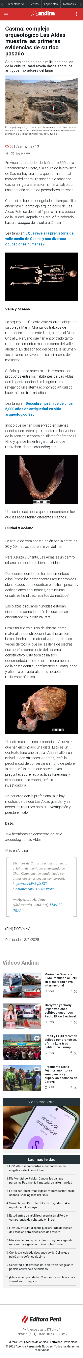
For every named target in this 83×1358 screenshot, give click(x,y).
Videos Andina (20, 962)
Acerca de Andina (36, 1342)
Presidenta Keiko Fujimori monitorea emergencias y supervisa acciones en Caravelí (61, 1074)
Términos (56, 1342)
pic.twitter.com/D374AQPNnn (34, 889)
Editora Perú (16, 1342)
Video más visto (41, 1102)
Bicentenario (16, 4)
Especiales (51, 4)
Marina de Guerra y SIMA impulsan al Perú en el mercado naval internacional (61, 980)
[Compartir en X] (75, 991)
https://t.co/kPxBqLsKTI (30, 884)
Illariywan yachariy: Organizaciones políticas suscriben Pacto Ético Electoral (60, 1010)
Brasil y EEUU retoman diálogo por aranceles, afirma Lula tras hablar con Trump (61, 1041)
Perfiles (34, 4)
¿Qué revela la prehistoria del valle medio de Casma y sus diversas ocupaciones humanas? (40, 238)
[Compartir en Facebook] (71, 991)
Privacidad (71, 1342)
